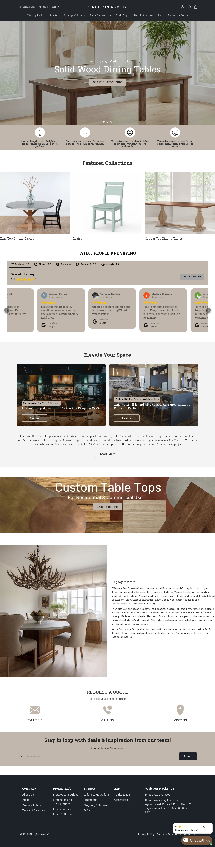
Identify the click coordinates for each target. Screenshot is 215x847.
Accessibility (187, 834)
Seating (54, 15)
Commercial (122, 799)
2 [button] (107, 122)
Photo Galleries (62, 814)
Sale (160, 15)
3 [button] (111, 122)
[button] (6, 310)
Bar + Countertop (100, 15)
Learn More (107, 453)
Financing (90, 799)
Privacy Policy (31, 805)
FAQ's (87, 810)
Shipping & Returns (96, 805)
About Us (28, 794)
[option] (107, 73)
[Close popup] (204, 826)
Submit (188, 756)
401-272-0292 (162, 794)
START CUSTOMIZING (107, 82)
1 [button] (104, 122)
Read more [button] (17, 317)
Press (25, 799)
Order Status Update (96, 794)
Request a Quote (178, 15)
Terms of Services (33, 810)
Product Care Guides (65, 794)
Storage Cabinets (74, 15)
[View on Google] (14, 295)
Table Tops (122, 15)
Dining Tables (36, 15)
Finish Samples (143, 15)
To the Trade (122, 794)
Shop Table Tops (107, 506)
